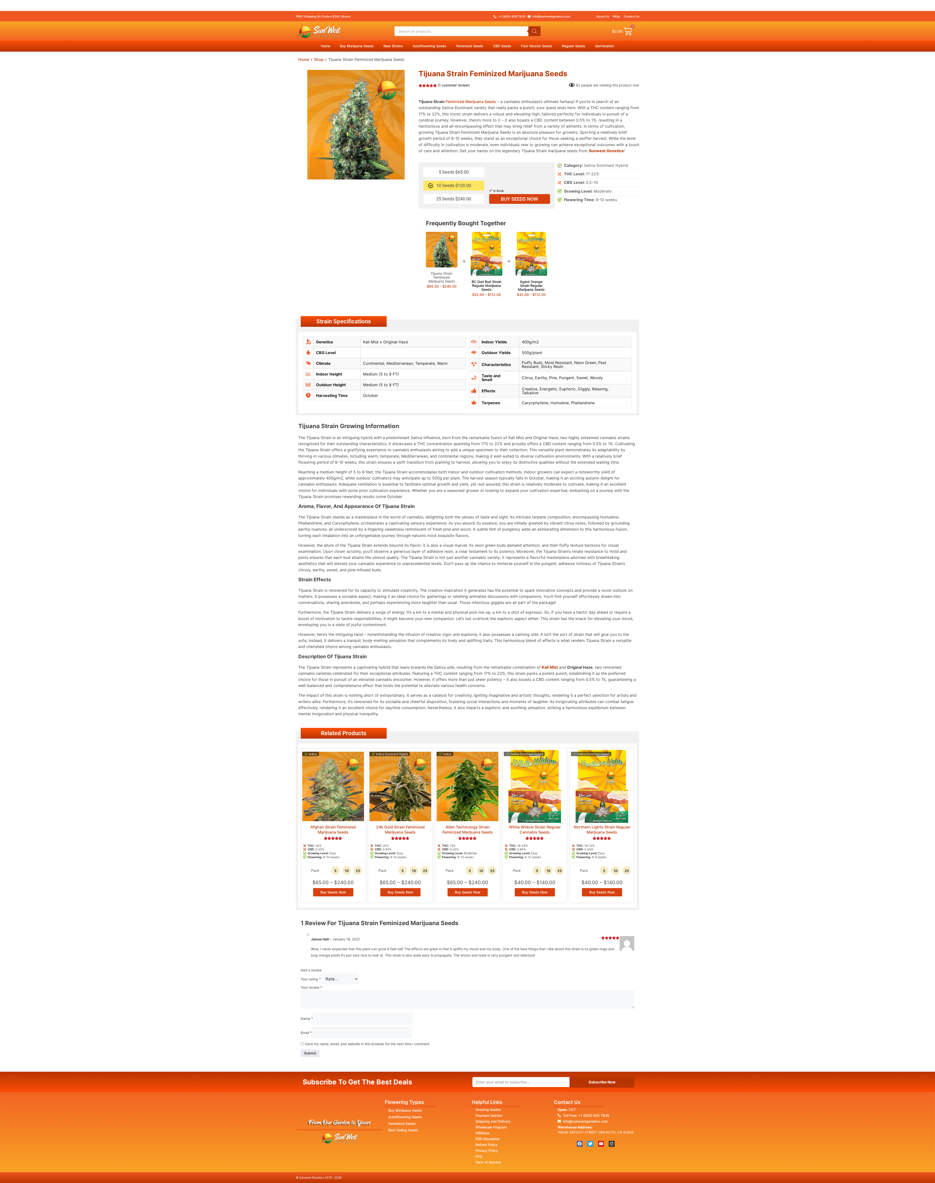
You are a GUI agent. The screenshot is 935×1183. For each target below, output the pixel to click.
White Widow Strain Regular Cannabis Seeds (535, 830)
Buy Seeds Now (519, 199)
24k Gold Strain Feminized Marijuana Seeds (400, 830)
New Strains (393, 46)
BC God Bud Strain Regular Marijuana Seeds (486, 285)
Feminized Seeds (469, 46)
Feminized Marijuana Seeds (471, 101)
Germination (604, 46)
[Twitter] (590, 1144)
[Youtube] (601, 1144)
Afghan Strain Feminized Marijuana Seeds (333, 830)
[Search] (534, 31)
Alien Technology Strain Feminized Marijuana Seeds (467, 830)
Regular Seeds (573, 46)
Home (325, 46)
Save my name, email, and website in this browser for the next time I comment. (367, 1044)
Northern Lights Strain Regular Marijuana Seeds (602, 830)
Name (307, 1018)
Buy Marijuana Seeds (357, 46)
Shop (319, 59)
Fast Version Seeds (536, 46)
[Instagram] (612, 1144)
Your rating (311, 979)
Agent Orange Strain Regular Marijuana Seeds (531, 285)
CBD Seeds (502, 46)
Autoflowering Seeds (429, 46)
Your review (311, 987)
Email (306, 1033)
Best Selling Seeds (403, 1130)
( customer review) (454, 85)
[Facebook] (580, 1144)
